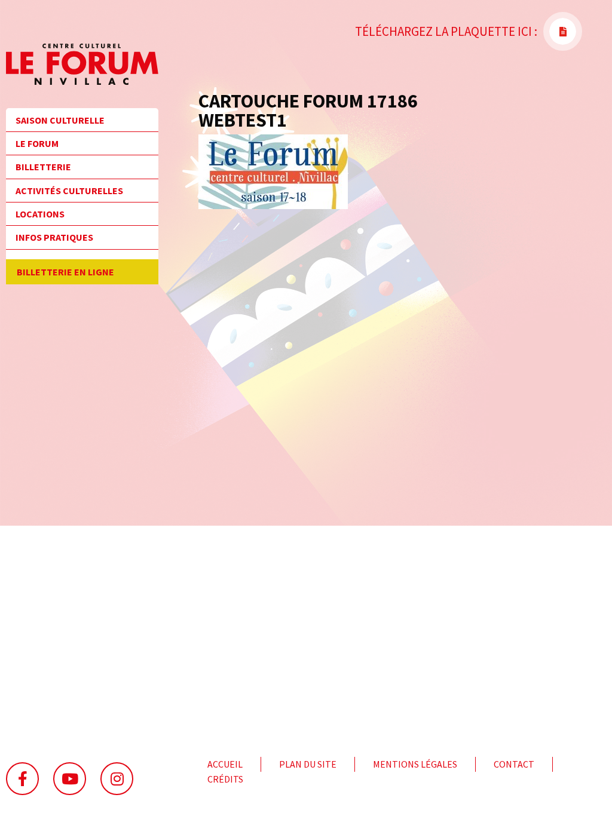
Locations (40, 214)
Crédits (225, 779)
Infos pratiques (54, 237)
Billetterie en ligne (65, 272)
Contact (514, 764)
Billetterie (43, 166)
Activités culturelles (69, 190)
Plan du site (307, 764)
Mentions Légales (415, 764)
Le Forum (37, 143)
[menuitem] (82, 123)
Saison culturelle (60, 120)
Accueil (225, 764)
